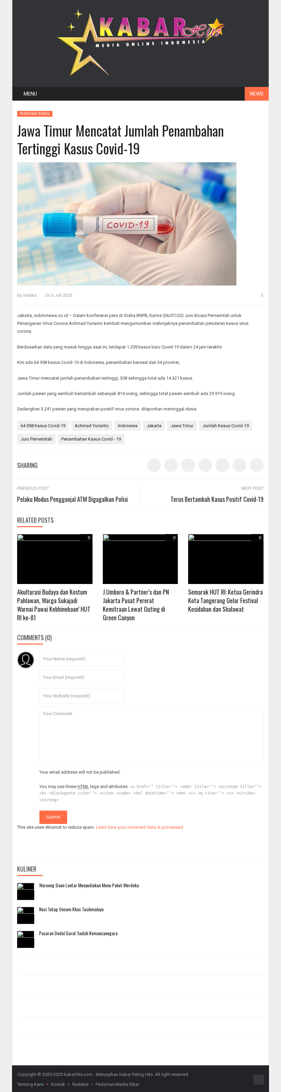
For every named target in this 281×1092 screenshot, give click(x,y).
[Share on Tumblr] (205, 465)
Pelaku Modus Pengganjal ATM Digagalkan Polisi (72, 499)
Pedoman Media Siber (117, 1084)
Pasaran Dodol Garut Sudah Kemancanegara (78, 933)
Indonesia (127, 425)
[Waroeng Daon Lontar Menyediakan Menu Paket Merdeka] (25, 891)
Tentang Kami (30, 1084)
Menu (30, 94)
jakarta (154, 425)
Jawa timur (182, 425)
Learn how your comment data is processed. (140, 827)
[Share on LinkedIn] (188, 465)
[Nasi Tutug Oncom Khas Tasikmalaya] (25, 915)
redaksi (30, 295)
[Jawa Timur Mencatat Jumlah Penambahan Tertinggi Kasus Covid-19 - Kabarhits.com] (140, 41)
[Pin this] (239, 465)
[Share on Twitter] (171, 465)
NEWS (257, 94)
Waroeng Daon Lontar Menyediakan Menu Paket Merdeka (89, 885)
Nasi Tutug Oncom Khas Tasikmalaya (71, 909)
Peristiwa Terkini (35, 114)
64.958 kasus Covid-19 (43, 425)
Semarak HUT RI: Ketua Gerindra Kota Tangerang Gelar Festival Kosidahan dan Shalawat (225, 600)
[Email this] (257, 465)
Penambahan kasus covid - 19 (91, 439)
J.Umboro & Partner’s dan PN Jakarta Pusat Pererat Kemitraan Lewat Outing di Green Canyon (136, 604)
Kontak (58, 1084)
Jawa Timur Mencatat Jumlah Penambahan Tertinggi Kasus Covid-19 (120, 139)
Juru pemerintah (36, 439)
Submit (53, 817)
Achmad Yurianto (92, 425)
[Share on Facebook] (154, 465)
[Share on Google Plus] (222, 465)
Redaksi (80, 1084)
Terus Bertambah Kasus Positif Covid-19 (217, 499)
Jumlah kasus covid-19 (226, 425)
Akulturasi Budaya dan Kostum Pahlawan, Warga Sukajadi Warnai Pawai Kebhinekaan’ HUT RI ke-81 (53, 604)
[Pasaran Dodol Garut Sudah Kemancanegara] (25, 939)
